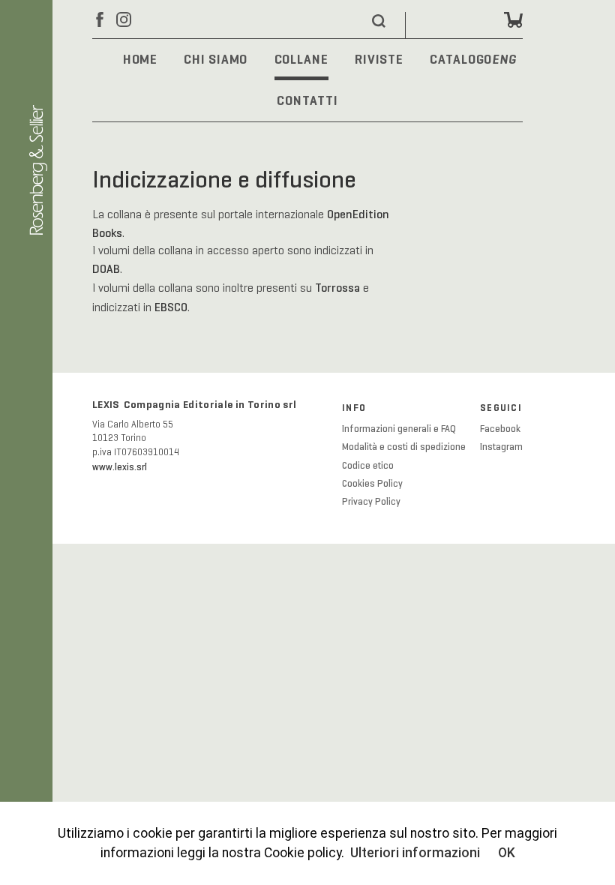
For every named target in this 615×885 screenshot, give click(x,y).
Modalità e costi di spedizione (404, 447)
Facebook (500, 429)
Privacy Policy (371, 501)
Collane (301, 59)
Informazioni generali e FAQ (399, 429)
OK (506, 852)
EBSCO (171, 307)
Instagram (501, 447)
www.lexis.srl (119, 467)
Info (354, 408)
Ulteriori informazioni (415, 852)
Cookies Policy (372, 483)
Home (140, 59)
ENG (504, 60)
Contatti (307, 100)
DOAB (106, 268)
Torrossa (337, 287)
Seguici (501, 408)
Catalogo (461, 59)
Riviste (379, 59)
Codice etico (368, 465)
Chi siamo (216, 59)
